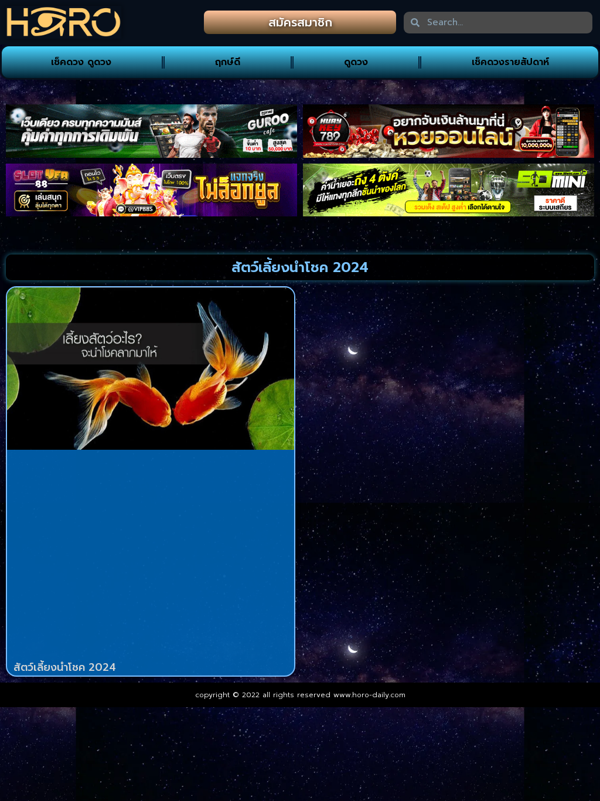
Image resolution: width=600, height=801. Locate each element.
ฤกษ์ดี (227, 62)
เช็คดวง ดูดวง (81, 62)
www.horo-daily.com (369, 695)
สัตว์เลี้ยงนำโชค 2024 (64, 667)
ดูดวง (356, 62)
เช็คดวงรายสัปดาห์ (510, 62)
